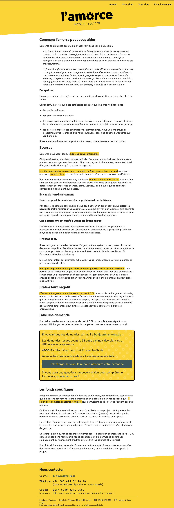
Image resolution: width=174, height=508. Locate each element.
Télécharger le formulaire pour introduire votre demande (87, 364)
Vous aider (143, 4)
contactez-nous (67, 376)
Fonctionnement (163, 4)
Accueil (113, 4)
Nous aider (127, 4)
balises (115, 179)
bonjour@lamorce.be (107, 334)
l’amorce (87, 18)
